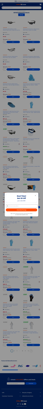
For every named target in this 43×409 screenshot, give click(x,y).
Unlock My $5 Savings (21, 210)
